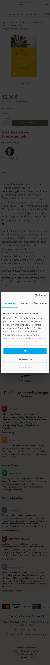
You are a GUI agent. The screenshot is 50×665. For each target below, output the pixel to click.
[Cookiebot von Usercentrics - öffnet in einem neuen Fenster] (35, 296)
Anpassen (23, 359)
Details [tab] (24, 303)
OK (25, 351)
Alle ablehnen (25, 367)
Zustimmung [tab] (9, 303)
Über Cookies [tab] (40, 303)
